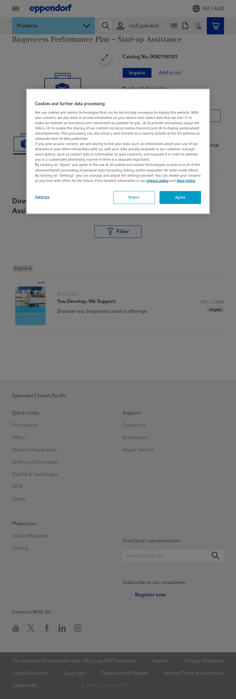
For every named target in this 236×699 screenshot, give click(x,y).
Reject (133, 197)
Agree (180, 197)
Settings (42, 196)
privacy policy (158, 180)
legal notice (186, 180)
